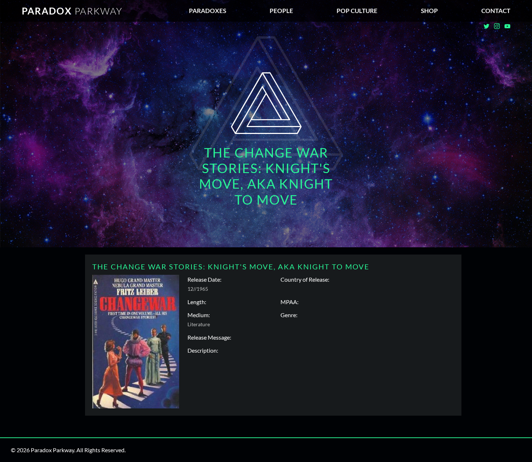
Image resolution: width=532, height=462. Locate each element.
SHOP (429, 10)
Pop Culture (357, 10)
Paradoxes (207, 10)
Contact (495, 10)
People (281, 10)
